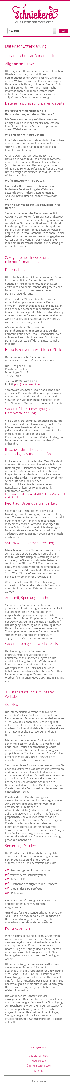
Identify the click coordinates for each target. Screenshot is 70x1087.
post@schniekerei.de (27, 384)
